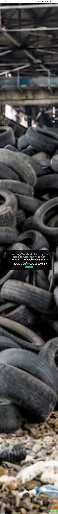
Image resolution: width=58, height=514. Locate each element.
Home (35, 1)
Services (41, 1)
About (38, 1)
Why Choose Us (46, 1)
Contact (51, 1)
